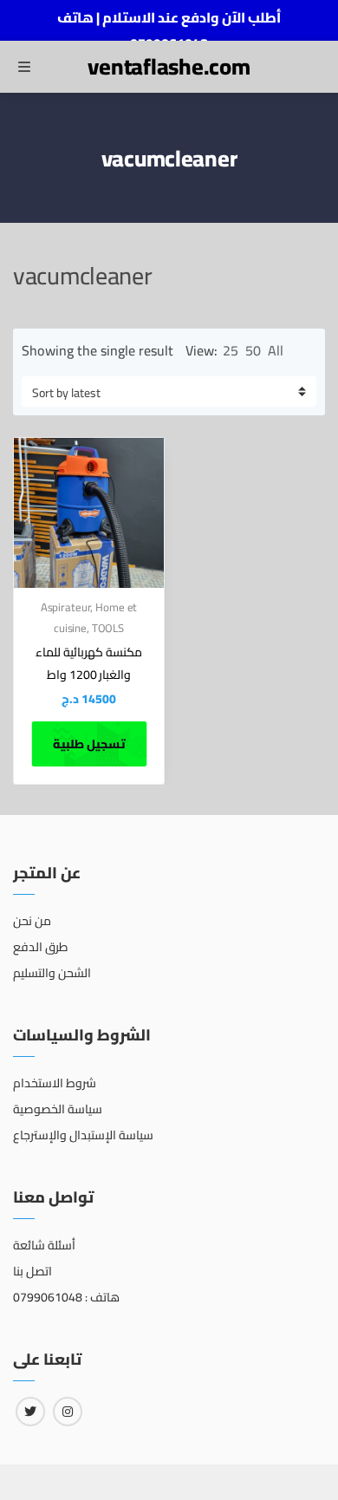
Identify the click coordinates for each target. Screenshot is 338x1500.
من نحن (32, 921)
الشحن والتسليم (52, 973)
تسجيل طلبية (89, 744)
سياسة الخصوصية (57, 1109)
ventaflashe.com (169, 66)
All (275, 350)
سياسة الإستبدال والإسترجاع (83, 1135)
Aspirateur (66, 607)
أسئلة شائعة (44, 1245)
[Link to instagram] (67, 1411)
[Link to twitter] (30, 1411)
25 (230, 350)
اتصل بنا (32, 1271)
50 (253, 350)
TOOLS (108, 627)
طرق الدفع (40, 947)
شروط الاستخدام (54, 1083)
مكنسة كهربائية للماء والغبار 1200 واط (89, 663)
